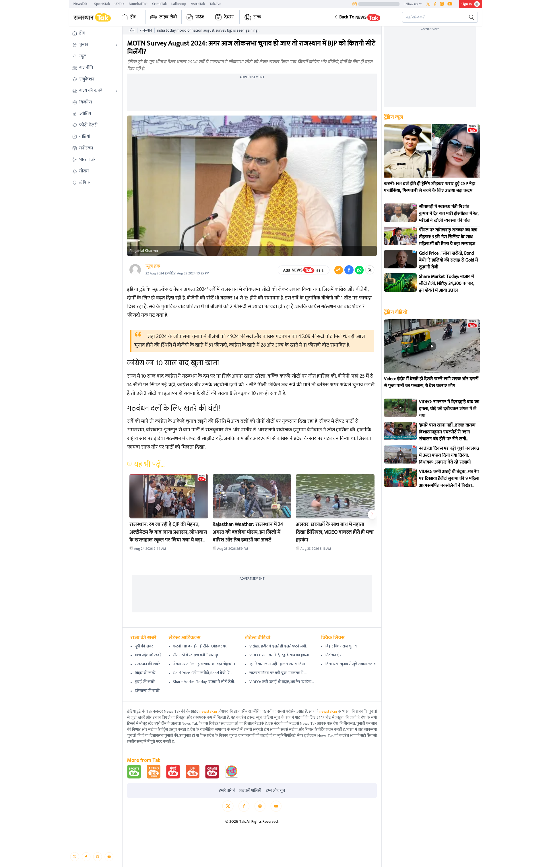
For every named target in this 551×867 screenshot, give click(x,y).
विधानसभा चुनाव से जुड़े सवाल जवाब (350, 664)
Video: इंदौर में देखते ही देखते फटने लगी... (279, 646)
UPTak (119, 4)
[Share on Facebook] (349, 269)
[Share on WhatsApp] (359, 269)
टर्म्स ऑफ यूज (275, 790)
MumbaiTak (138, 4)
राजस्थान (146, 30)
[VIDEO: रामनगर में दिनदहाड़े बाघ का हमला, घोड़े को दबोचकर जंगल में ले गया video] (400, 408)
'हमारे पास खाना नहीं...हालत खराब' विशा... (278, 664)
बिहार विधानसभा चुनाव (341, 646)
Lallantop (178, 4)
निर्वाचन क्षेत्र (333, 655)
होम (133, 17)
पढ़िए (199, 17)
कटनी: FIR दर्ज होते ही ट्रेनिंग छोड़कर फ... (200, 646)
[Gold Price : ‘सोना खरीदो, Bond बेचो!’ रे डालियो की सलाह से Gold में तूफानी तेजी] (400, 259)
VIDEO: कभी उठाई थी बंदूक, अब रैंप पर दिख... (281, 681)
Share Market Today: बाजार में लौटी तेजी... (204, 681)
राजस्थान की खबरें (147, 664)
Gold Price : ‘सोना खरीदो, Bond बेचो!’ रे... (202, 673)
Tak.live (215, 4)
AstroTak (198, 4)
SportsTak (102, 4)
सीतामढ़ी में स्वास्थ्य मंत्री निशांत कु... (197, 655)
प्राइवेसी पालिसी (250, 790)
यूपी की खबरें (144, 646)
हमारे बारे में (227, 790)
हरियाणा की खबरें (147, 690)
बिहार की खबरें (145, 673)
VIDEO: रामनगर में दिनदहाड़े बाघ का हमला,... (280, 655)
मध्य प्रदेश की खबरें (148, 655)
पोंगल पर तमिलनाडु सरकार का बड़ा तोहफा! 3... (205, 664)
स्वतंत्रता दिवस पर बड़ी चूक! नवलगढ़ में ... (278, 673)
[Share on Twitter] (370, 269)
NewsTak (80, 4)
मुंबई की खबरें (145, 681)
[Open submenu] (116, 44)
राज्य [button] (257, 17)
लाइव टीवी (168, 17)
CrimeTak (159, 4)
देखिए (229, 17)
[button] (363, 17)
